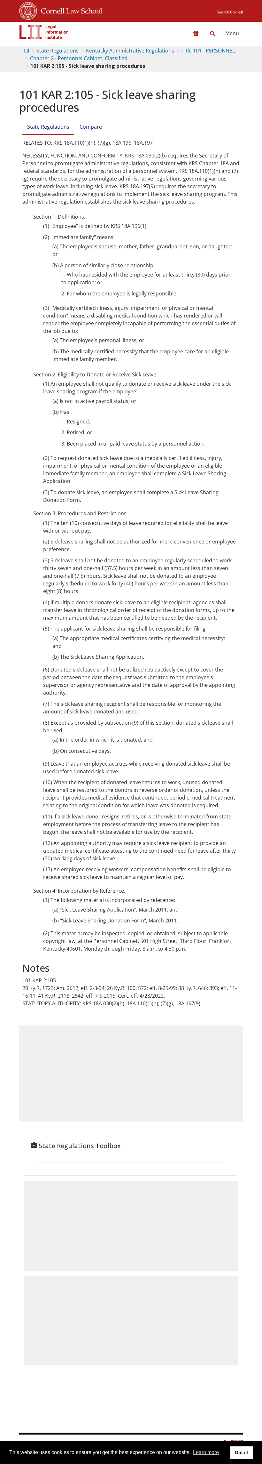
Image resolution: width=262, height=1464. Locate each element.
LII (26, 50)
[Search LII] (212, 33)
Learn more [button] (206, 1452)
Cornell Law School (69, 10)
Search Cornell (230, 12)
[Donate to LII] (196, 33)
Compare (91, 126)
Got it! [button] (242, 1452)
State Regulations (57, 50)
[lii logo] (44, 32)
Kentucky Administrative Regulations (130, 50)
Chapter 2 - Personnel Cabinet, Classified (78, 58)
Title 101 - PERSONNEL (208, 50)
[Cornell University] (28, 10)
